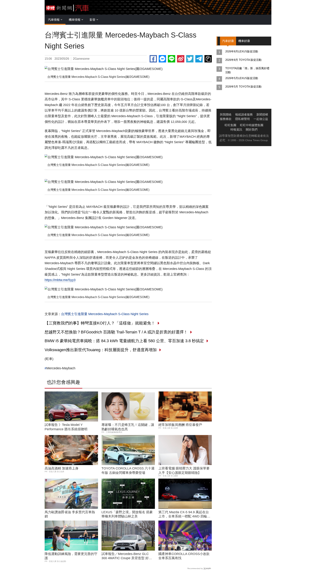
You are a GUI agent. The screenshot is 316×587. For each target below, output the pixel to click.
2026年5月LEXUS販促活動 (241, 78)
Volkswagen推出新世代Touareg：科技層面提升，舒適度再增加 (101, 350)
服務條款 (226, 118)
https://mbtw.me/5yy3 (60, 280)
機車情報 (74, 19)
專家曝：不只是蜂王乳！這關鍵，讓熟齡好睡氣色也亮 (127, 427)
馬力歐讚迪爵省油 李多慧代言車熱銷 (70, 514)
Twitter (189, 58)
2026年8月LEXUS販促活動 (241, 51)
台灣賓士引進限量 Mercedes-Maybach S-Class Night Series (104, 314)
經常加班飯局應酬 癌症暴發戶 (180, 425)
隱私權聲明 (242, 118)
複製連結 (208, 58)
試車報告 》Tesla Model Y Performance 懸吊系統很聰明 (66, 427)
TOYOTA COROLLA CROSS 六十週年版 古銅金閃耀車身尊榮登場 (128, 470)
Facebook (153, 58)
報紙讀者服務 (244, 114)
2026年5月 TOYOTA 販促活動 (243, 86)
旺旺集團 (230, 125)
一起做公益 (260, 118)
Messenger (162, 58)
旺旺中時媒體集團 (251, 125)
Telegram (199, 58)
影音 (92, 19)
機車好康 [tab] (244, 40)
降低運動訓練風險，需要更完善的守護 (71, 556)
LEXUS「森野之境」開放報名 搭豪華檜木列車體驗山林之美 (127, 514)
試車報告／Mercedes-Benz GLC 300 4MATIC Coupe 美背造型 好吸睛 (126, 556)
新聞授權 (262, 114)
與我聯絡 (226, 114)
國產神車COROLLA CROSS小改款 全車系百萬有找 (184, 556)
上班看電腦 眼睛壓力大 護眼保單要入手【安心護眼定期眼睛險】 (184, 470)
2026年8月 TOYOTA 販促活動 (243, 59)
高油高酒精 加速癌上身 (61, 468)
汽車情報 (54, 19)
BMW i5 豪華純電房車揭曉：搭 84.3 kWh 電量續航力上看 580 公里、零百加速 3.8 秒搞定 (124, 341)
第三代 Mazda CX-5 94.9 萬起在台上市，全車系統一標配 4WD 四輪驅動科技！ (184, 514)
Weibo (180, 58)
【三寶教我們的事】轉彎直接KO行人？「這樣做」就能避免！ (100, 323)
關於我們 (251, 129)
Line (171, 58)
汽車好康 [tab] (228, 40)
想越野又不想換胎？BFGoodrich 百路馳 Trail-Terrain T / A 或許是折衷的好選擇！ (116, 332)
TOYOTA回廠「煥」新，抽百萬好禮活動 (247, 70)
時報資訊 (236, 129)
